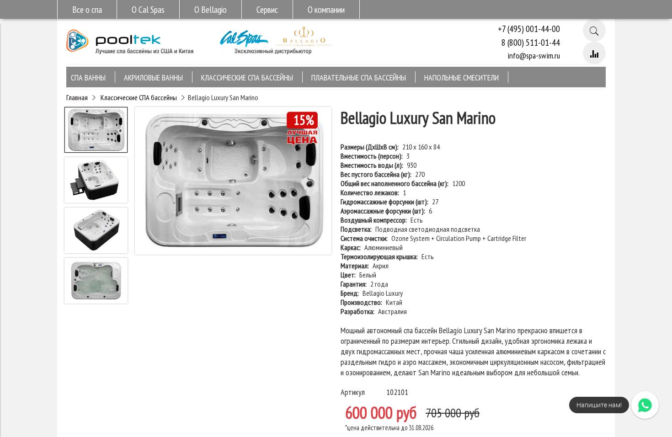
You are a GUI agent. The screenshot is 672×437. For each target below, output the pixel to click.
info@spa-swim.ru (533, 55)
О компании (326, 9)
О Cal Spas (148, 9)
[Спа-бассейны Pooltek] (130, 58)
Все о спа (87, 9)
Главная (77, 97)
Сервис (267, 9)
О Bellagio (210, 9)
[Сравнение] (594, 53)
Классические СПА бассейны (139, 97)
